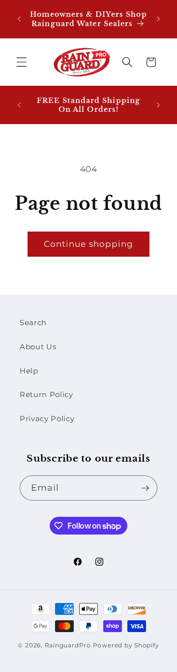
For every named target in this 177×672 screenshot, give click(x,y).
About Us (38, 346)
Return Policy (46, 394)
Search (33, 322)
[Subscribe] (145, 488)
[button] (21, 62)
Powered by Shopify (126, 645)
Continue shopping (89, 244)
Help (29, 370)
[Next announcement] (158, 19)
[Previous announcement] (19, 19)
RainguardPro (68, 645)
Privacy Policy (47, 418)
